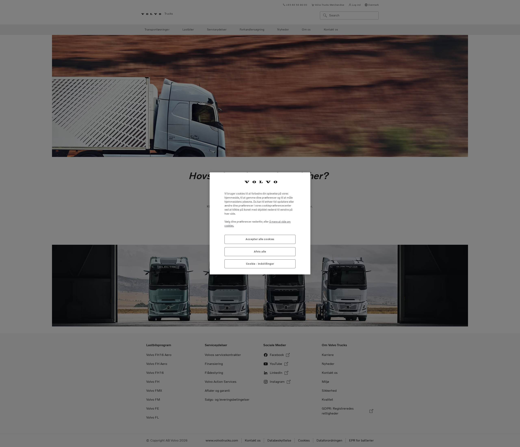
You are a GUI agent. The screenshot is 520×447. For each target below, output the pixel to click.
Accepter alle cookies (260, 239)
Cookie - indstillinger (260, 263)
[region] (260, 223)
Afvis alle (260, 251)
